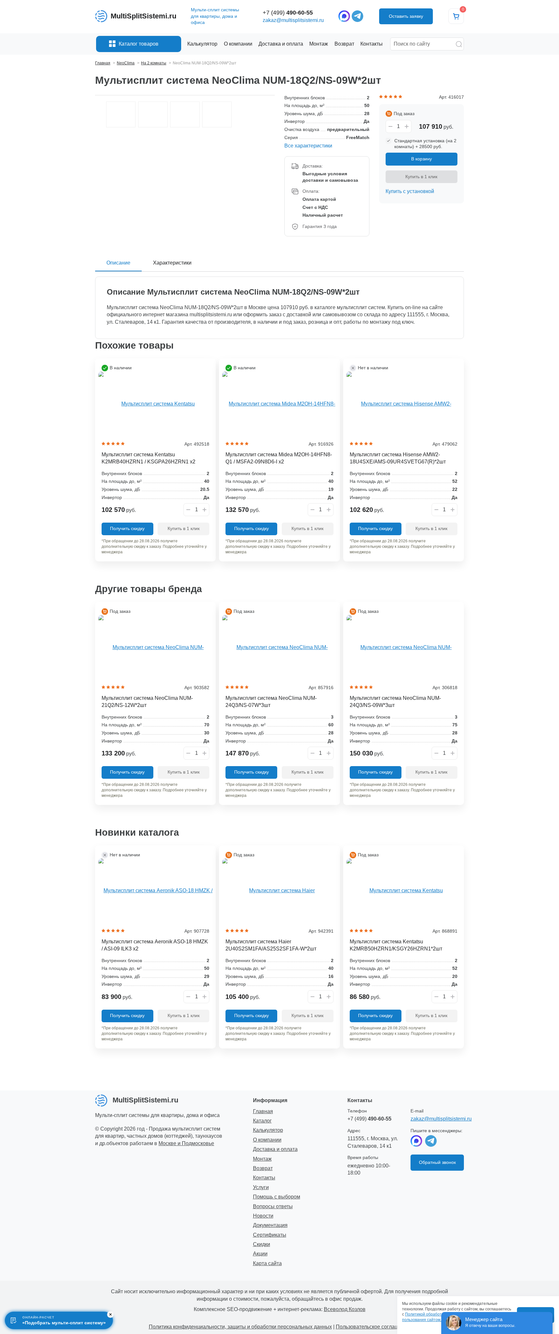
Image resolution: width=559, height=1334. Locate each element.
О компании (267, 1140)
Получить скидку (127, 528)
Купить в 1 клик (421, 176)
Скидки (261, 1244)
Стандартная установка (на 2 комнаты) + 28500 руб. (425, 143)
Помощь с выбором (276, 1196)
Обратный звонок (437, 1162)
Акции (260, 1253)
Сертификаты (269, 1235)
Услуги (261, 1187)
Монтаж (262, 1159)
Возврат (263, 1168)
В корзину (421, 158)
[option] (121, 114)
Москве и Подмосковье (186, 1143)
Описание (118, 263)
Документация (270, 1225)
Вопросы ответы (273, 1206)
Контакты (264, 1177)
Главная (263, 1111)
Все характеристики (308, 145)
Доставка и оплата (275, 1149)
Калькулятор (268, 1130)
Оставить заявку (406, 16)
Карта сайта (267, 1263)
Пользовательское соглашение (373, 1326)
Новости (263, 1216)
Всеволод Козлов (345, 1309)
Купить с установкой (410, 191)
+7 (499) (288, 12)
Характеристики (172, 263)
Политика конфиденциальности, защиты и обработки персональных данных (240, 1326)
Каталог (262, 1120)
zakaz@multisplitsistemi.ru (293, 20)
